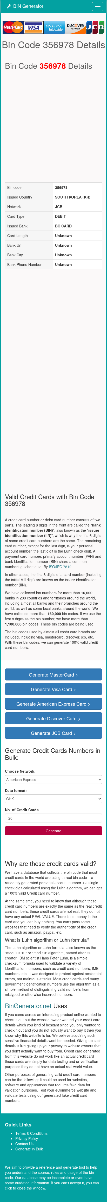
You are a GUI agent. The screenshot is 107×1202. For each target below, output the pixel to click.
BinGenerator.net (28, 1005)
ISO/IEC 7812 (60, 566)
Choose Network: (20, 771)
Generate (53, 830)
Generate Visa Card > (53, 689)
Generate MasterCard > (53, 674)
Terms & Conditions (31, 1133)
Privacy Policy (26, 1138)
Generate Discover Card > (53, 718)
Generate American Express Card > (53, 703)
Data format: (16, 790)
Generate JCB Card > (53, 732)
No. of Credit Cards (22, 809)
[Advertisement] (53, 126)
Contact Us (24, 1143)
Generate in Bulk (29, 1148)
